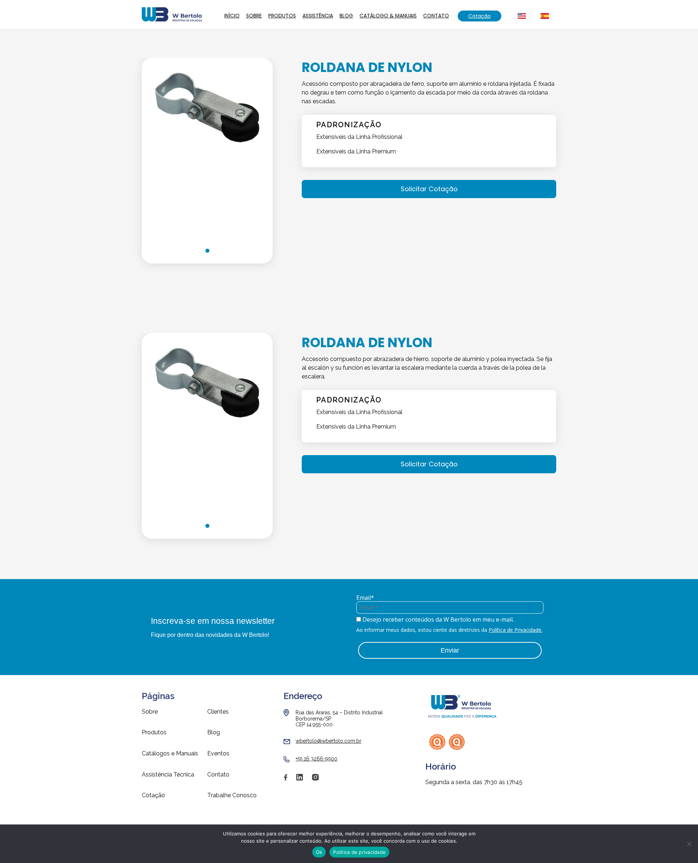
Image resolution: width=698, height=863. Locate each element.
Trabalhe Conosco (232, 795)
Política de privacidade (359, 852)
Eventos (218, 753)
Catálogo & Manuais (388, 15)
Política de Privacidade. (515, 629)
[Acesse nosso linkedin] (299, 779)
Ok (319, 852)
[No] (689, 843)
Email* (365, 597)
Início (232, 15)
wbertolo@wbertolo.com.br (328, 741)
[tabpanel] (207, 148)
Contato (436, 15)
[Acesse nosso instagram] (315, 779)
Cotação (479, 16)
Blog (346, 15)
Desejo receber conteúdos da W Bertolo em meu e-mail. (437, 619)
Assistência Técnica (168, 774)
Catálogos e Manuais (170, 753)
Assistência (317, 15)
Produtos (282, 15)
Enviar (450, 650)
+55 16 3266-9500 (316, 759)
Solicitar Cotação (429, 188)
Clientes (218, 712)
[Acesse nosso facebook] (285, 779)
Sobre (254, 15)
